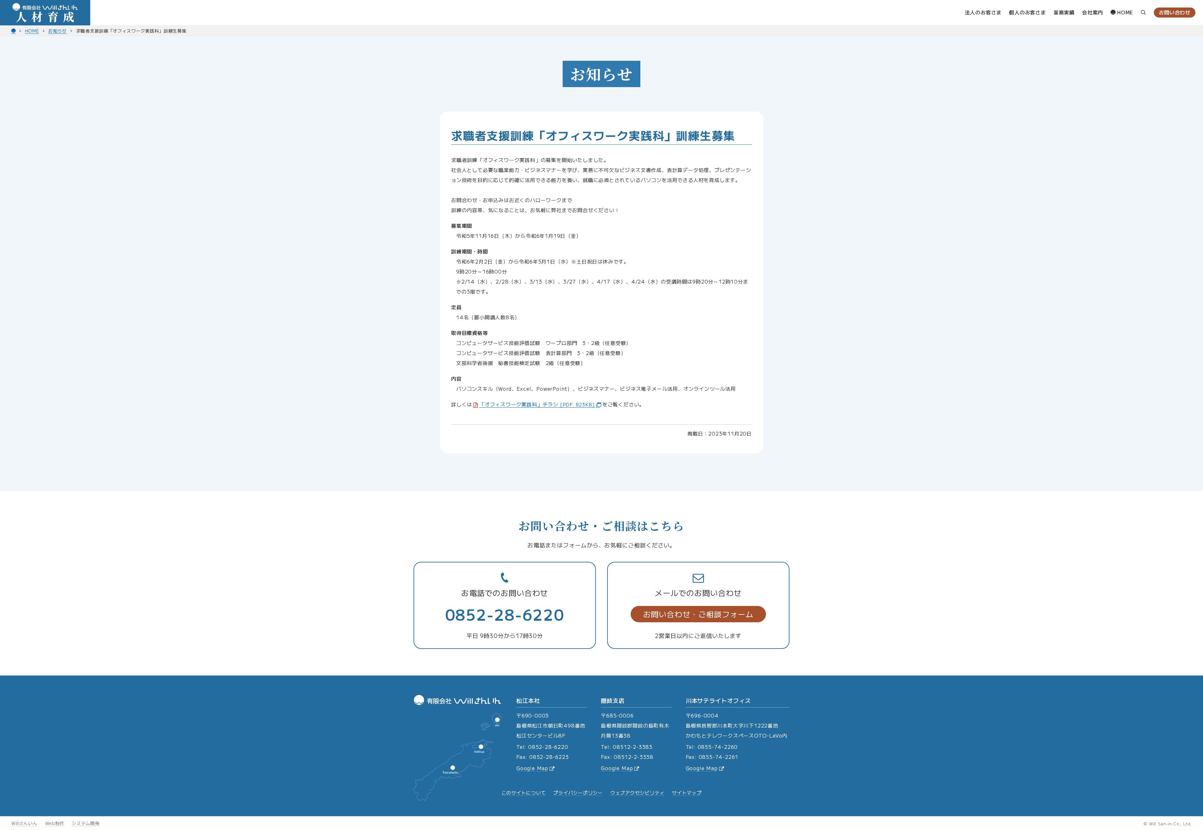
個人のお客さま (1027, 12)
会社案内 (1092, 12)
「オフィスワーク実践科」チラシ (537, 404)
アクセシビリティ (637, 792)
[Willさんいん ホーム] (13, 31)
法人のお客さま (983, 12)
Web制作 (55, 823)
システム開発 (85, 823)
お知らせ (57, 31)
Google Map (532, 768)
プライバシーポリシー (578, 792)
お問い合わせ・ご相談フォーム (698, 613)
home (1124, 12)
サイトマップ (687, 792)
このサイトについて (524, 792)
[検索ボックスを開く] (1143, 12)
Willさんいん (24, 823)
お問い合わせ (1174, 12)
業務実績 (1064, 12)
